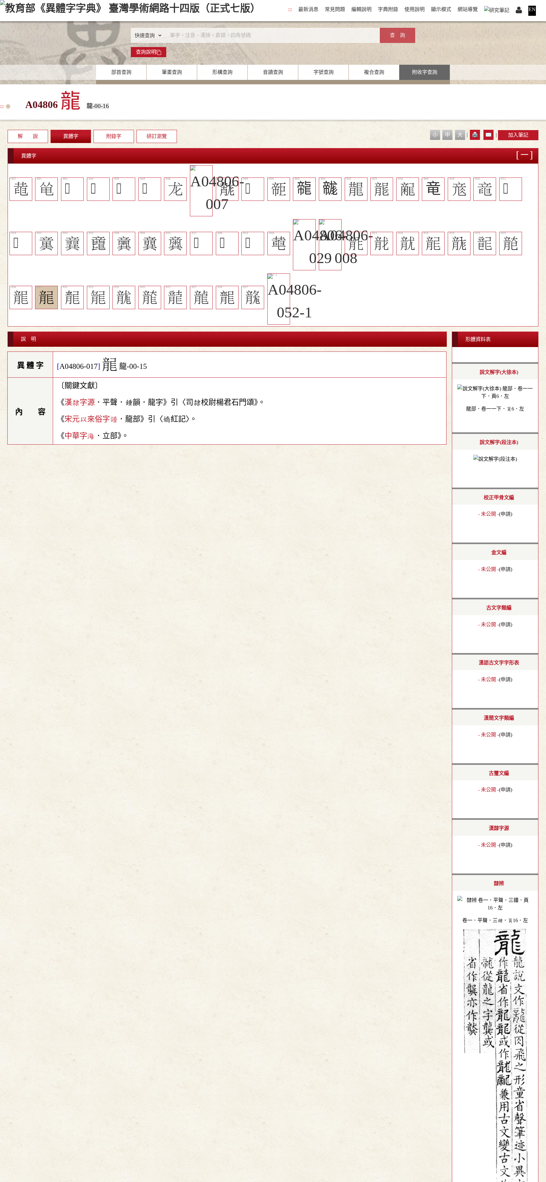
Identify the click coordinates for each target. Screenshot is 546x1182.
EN (532, 9)
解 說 (28, 136)
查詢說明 (146, 52)
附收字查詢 (424, 72)
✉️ (488, 134)
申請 (505, 514)
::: (290, 9)
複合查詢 (374, 72)
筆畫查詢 (172, 72)
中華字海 (79, 436)
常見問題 (335, 9)
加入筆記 (518, 135)
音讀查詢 (273, 72)
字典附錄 (388, 9)
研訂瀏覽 (157, 136)
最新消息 (308, 9)
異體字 (70, 136)
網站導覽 (468, 9)
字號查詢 (323, 72)
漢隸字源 (79, 402)
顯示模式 (441, 9)
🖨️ (475, 134)
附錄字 (113, 136)
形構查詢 (222, 72)
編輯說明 (361, 9)
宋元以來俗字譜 (91, 419)
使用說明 (414, 9)
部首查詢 (121, 72)
